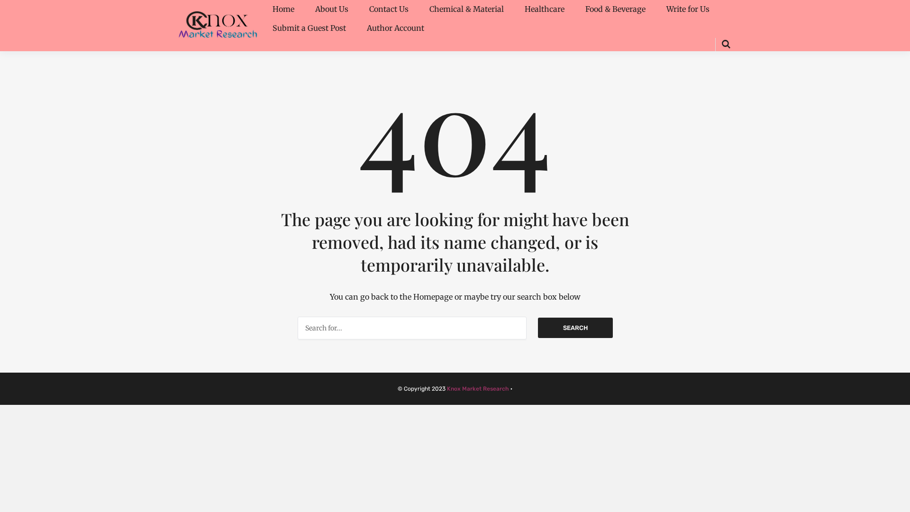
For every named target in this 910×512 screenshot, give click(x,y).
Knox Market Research (478, 388)
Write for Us (688, 9)
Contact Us (389, 9)
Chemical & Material (466, 9)
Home (283, 9)
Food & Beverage (615, 9)
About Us (331, 9)
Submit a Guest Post (309, 28)
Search (575, 327)
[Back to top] (900, 502)
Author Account (395, 28)
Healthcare (544, 9)
